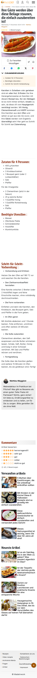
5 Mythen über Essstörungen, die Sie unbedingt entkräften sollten (25, 481)
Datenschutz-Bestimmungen (24, 658)
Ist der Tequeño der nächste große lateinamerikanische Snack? (26, 571)
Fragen (5, 664)
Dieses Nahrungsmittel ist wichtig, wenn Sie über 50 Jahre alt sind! (26, 533)
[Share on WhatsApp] (18, 68)
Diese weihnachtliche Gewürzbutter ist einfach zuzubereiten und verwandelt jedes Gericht (17, 517)
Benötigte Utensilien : (13, 81)
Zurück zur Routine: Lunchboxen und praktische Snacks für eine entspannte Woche (18, 589)
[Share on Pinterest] (33, 68)
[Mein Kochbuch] (18, 2)
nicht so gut (19, 463)
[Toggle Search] (27, 2)
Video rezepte (8, 657)
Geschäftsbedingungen (27, 664)
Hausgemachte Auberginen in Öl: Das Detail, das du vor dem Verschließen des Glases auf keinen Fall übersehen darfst (17, 608)
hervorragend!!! (21, 450)
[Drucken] (33, 61)
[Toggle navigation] (33, 2)
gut (15, 457)
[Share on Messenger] (11, 68)
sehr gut (18, 454)
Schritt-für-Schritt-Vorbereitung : (17, 84)
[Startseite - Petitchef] (2, 7)
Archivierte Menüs (9, 660)
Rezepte (5, 654)
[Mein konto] (22, 2)
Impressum (24, 667)
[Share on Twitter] (25, 68)
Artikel (5, 667)
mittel (16, 460)
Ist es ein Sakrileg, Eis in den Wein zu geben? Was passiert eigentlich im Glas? (26, 557)
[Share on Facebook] (4, 68)
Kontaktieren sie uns (27, 654)
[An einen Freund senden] (28, 61)
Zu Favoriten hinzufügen (15, 61)
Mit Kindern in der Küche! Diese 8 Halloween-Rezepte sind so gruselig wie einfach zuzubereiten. (17, 499)
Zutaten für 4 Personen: (14, 78)
